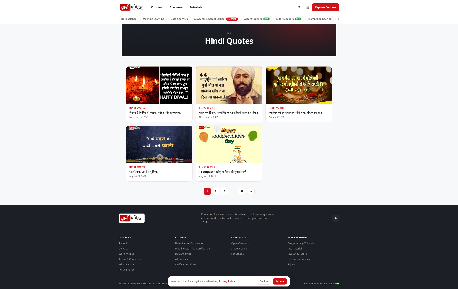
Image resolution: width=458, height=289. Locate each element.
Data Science (129, 19)
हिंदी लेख (292, 264)
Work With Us (126, 253)
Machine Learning (153, 19)
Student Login (239, 248)
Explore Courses (325, 7)
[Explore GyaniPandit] (307, 7)
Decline (264, 281)
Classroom (177, 7)
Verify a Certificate (185, 264)
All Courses (181, 259)
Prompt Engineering (320, 19)
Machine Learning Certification (192, 248)
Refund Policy (126, 269)
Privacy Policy (126, 264)
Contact (123, 248)
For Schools (237, 253)
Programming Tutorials (301, 243)
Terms (316, 283)
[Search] (299, 7)
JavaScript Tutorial (298, 253)
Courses (157, 7)
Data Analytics (179, 19)
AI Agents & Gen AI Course (215, 19)
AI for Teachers (288, 19)
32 (241, 191)
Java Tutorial (295, 248)
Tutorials (197, 7)
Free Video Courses (299, 259)
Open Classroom (240, 243)
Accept (280, 281)
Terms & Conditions (130, 259)
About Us (124, 243)
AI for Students (256, 19)
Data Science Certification (189, 243)
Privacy (308, 283)
